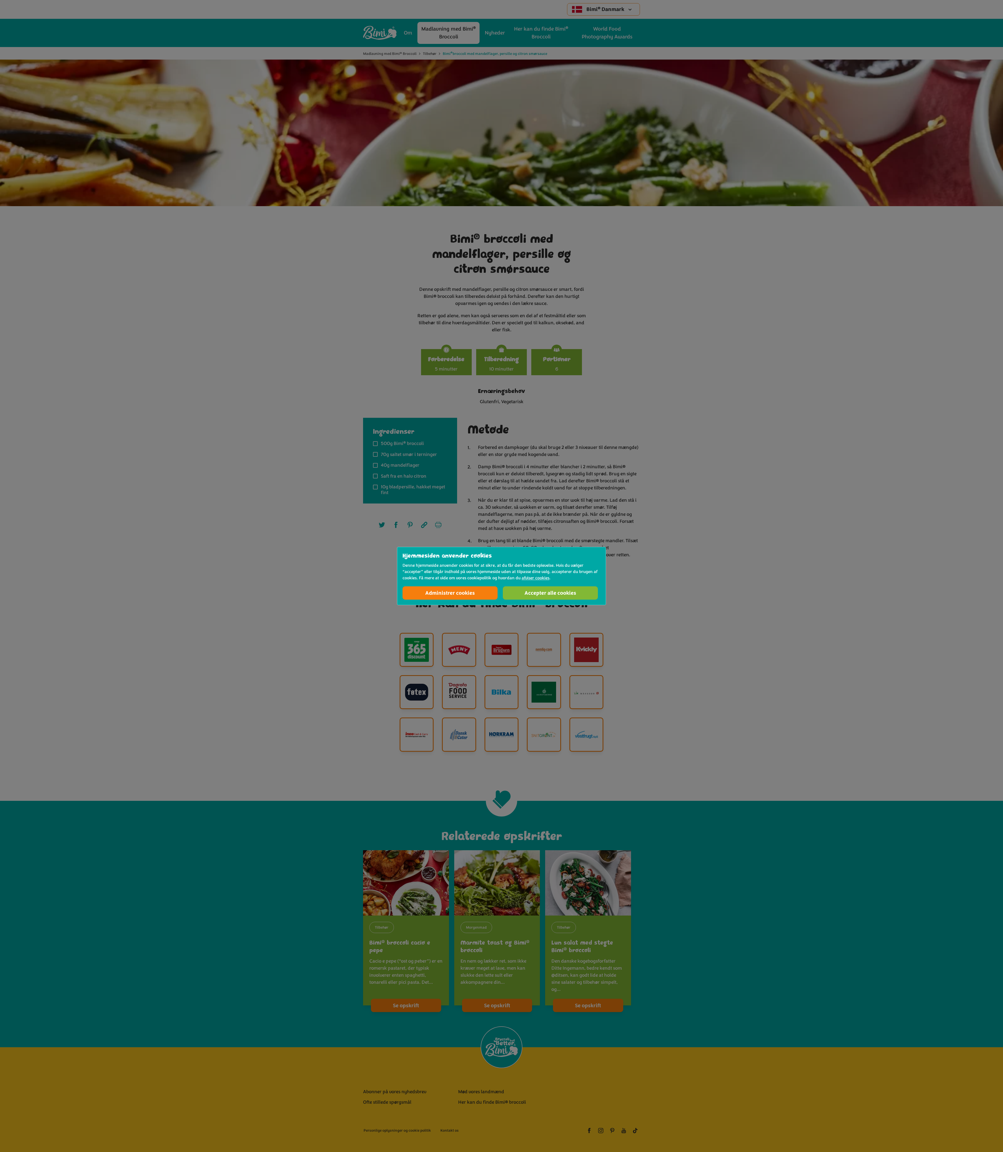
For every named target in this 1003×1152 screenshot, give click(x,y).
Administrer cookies (450, 593)
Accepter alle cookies (550, 593)
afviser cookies (535, 578)
